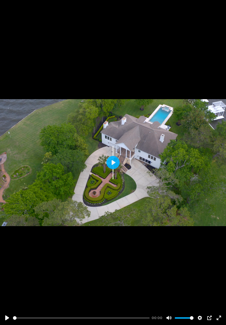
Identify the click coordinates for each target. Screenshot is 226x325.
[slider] (81, 318)
